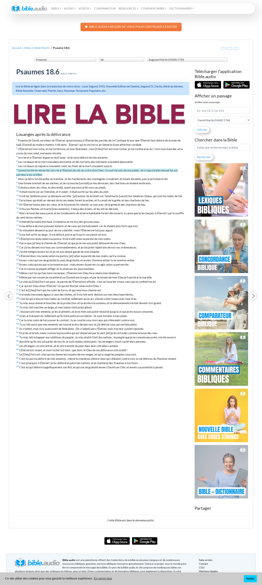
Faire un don (205, 559)
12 (17, 199)
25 (17, 259)
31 (17, 285)
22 (17, 246)
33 (17, 293)
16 (17, 221)
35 (17, 302)
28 (17, 272)
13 (17, 203)
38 (17, 315)
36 (17, 306)
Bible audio (69, 559)
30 (17, 280)
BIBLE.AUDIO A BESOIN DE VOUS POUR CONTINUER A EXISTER (133, 26)
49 (17, 362)
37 (17, 310)
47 (17, 353)
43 (17, 336)
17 (17, 225)
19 (17, 233)
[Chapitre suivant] (253, 296)
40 (17, 323)
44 (17, 340)
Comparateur (105, 8)
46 (17, 349)
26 (17, 263)
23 (17, 251)
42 (17, 332)
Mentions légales (208, 571)
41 (17, 328)
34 (17, 298)
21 (17, 242)
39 (17, 319)
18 (17, 229)
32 (17, 289)
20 (17, 238)
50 (17, 366)
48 (17, 358)
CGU (201, 567)
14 (17, 208)
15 (17, 212)
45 (17, 345)
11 (17, 195)
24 (17, 255)
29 (17, 276)
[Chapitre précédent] (8, 296)
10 (17, 191)
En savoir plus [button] (103, 578)
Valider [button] (250, 578)
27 (17, 268)
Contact (203, 563)
